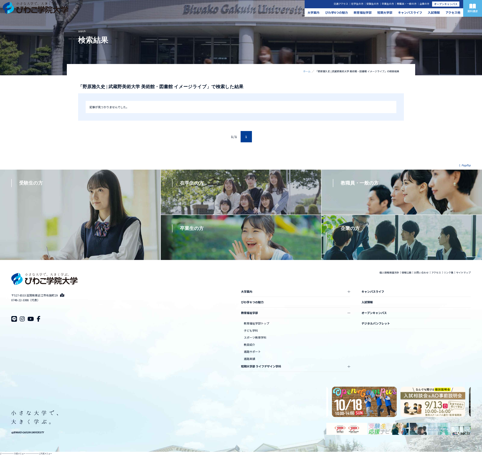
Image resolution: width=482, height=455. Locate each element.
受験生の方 (372, 3)
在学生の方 (357, 3)
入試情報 (434, 12)
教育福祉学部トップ (256, 323)
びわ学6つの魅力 (336, 12)
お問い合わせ (421, 272)
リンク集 (448, 272)
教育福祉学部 (363, 12)
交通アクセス (341, 3)
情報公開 (406, 272)
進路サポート (252, 352)
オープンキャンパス (446, 4)
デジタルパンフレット (376, 323)
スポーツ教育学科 (255, 337)
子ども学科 (251, 330)
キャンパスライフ (410, 12)
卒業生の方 (388, 3)
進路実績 (249, 359)
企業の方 (424, 3)
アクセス (436, 272)
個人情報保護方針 (389, 272)
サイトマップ (463, 272)
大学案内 (313, 12)
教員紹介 (249, 345)
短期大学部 (384, 12)
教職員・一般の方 (406, 3)
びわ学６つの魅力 (252, 302)
